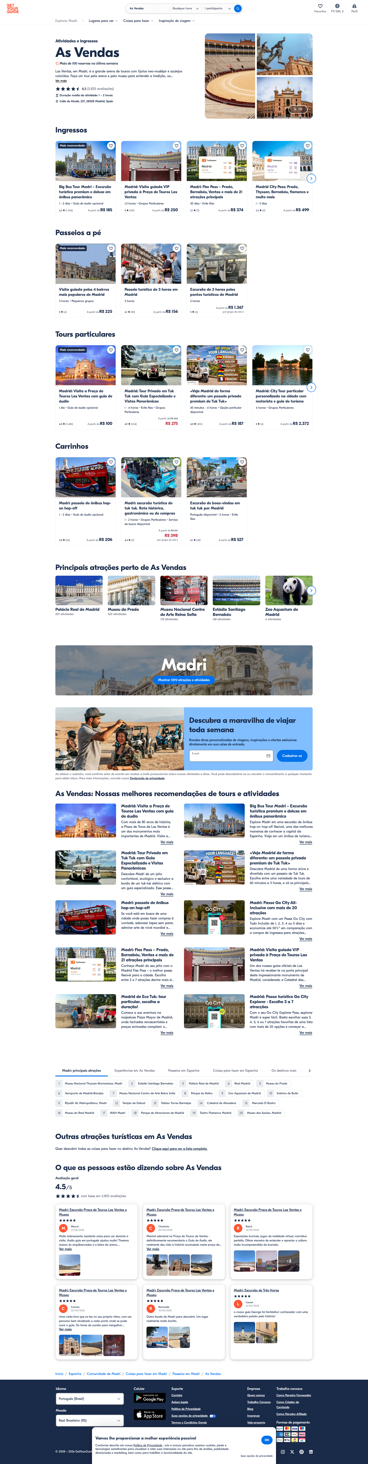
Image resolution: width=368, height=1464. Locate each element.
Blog (250, 1409)
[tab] (81, 1070)
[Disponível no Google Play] (150, 1398)
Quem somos (256, 1395)
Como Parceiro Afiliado (291, 1414)
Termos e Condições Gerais (189, 1422)
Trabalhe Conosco (259, 1402)
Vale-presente (256, 1422)
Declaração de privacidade (147, 778)
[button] (85, 178)
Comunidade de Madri (103, 1374)
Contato (176, 1395)
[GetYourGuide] (13, 8)
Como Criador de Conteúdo (287, 1404)
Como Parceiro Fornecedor (293, 1395)
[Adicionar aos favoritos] (111, 146)
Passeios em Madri (186, 1374)
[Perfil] (354, 6)
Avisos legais (179, 1402)
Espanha (75, 1374)
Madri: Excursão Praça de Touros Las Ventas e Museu (93, 1212)
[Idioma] (337, 6)
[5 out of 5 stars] (96, 1220)
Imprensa (253, 1416)
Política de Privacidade (186, 1409)
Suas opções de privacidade (189, 1416)
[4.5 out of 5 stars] (68, 1196)
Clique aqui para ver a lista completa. (179, 1149)
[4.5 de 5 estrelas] (68, 89)
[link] (85, 178)
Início (59, 1374)
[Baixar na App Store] (150, 1415)
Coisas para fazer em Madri (146, 1374)
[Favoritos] (320, 6)
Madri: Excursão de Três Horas (256, 1290)
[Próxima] (311, 178)
